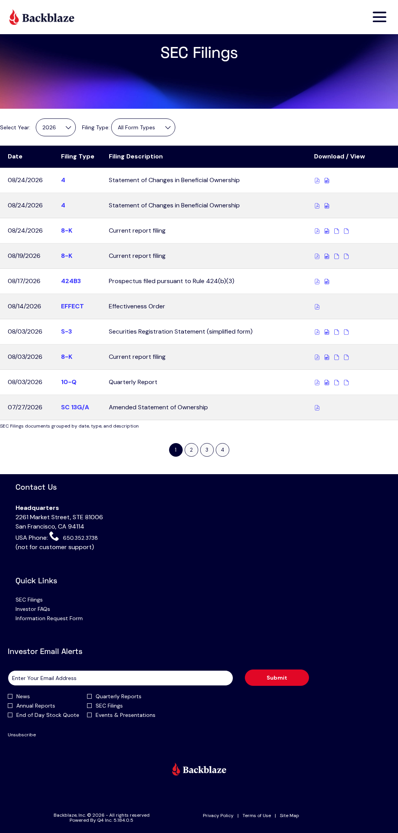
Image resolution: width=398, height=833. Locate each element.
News (23, 696)
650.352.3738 (79, 537)
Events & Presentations (125, 715)
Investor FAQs (43, 609)
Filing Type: (96, 127)
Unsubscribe (22, 735)
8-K (66, 230)
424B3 (71, 281)
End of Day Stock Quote (47, 715)
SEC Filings (39, 599)
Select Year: (15, 127)
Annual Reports (35, 705)
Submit (277, 677)
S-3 (66, 331)
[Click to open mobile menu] (379, 17)
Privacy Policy (218, 816)
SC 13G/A (75, 407)
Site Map (289, 816)
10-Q (69, 382)
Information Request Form (59, 618)
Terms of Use (257, 816)
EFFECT (72, 306)
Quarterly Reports (118, 696)
